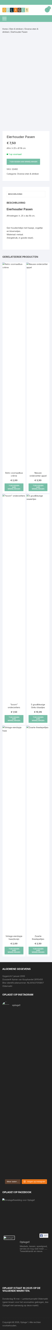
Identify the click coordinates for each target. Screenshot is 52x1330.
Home (5, 29)
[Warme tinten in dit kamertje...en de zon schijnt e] (26, 1136)
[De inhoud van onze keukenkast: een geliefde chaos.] (26, 1080)
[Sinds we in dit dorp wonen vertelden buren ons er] (26, 1025)
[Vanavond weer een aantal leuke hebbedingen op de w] (26, 1108)
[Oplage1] (9, 1238)
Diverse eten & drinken (28, 173)
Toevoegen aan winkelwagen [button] (14, 487)
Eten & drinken (16, 29)
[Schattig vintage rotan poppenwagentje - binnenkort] (26, 1053)
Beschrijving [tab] (15, 194)
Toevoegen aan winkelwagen (23, 162)
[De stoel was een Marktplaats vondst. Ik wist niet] (26, 1164)
